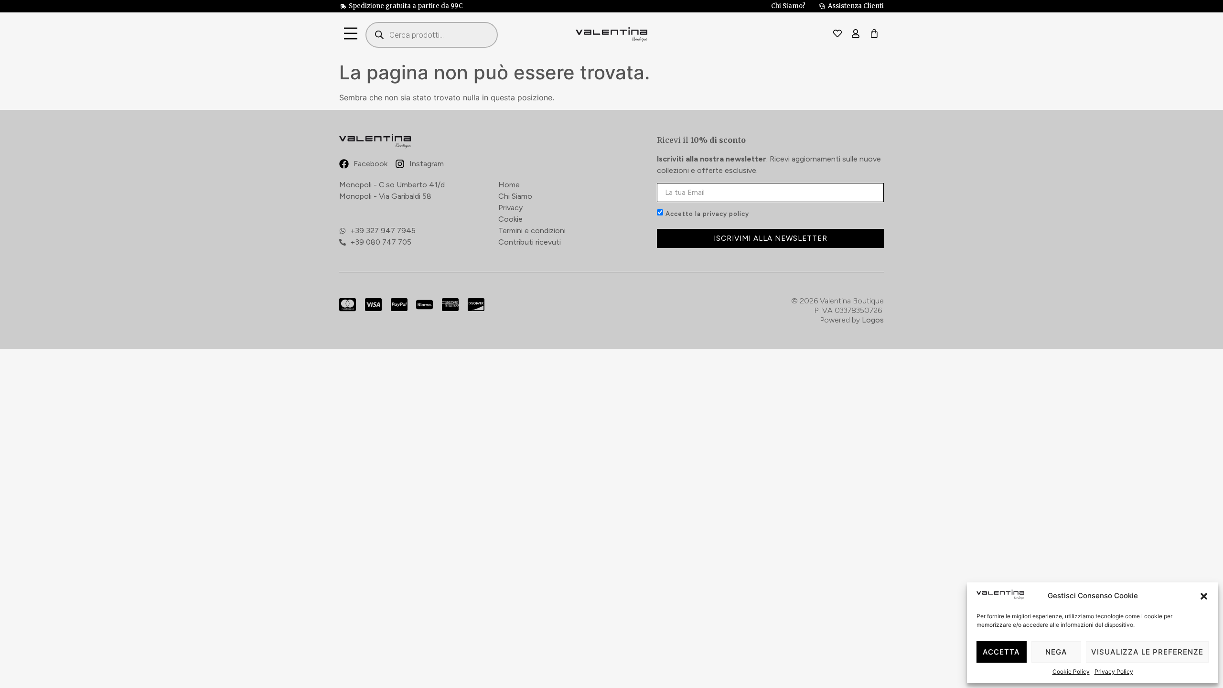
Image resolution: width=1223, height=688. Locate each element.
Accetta (1001, 651)
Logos (873, 319)
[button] (1204, 596)
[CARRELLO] (874, 34)
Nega (1056, 651)
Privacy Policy (1113, 671)
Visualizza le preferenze (1147, 651)
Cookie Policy (1071, 671)
